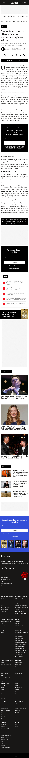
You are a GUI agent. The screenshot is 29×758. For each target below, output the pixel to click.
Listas (17, 16)
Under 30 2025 (19, 656)
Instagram (3, 628)
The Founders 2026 (20, 652)
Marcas (3, 716)
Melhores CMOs (19, 640)
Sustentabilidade (19, 706)
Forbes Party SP (5, 737)
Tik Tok (2, 630)
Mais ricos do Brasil (21, 596)
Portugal (3, 704)
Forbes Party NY (5, 733)
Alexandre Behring (19, 611)
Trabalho (17, 671)
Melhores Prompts (5, 623)
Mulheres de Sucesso (20, 650)
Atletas (3, 698)
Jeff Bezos (3, 603)
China (16, 728)
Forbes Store (4, 575)
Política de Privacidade (10, 147)
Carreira (9, 16)
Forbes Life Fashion (5, 731)
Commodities (4, 671)
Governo (17, 731)
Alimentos (17, 710)
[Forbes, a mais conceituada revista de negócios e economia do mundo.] (14, 2)
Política (17, 722)
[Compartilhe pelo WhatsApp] (16, 55)
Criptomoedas (4, 673)
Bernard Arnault (5, 607)
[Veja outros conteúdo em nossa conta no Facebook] (2, 568)
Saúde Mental (18, 662)
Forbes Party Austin (6, 735)
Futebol (3, 689)
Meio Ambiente (19, 701)
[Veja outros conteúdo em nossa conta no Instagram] (9, 568)
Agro (4, 16)
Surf (2, 691)
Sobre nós (3, 573)
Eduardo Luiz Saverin (20, 598)
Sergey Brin (3, 613)
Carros (2, 718)
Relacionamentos (19, 666)
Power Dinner (4, 724)
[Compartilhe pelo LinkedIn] (12, 55)
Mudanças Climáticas (20, 708)
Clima (16, 704)
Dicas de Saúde (19, 673)
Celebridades (18, 687)
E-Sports (3, 685)
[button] (16, 60)
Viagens (3, 706)
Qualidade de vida (5, 710)
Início (2, 21)
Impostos (3, 669)
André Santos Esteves (20, 613)
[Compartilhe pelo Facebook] (8, 55)
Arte (2, 714)
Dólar (2, 675)
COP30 (17, 712)
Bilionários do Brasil (20, 626)
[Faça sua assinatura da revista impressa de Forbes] (4, 544)
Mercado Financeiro (6, 664)
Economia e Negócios (7, 660)
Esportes (3, 681)
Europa (17, 733)
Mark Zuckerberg (5, 601)
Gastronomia (4, 708)
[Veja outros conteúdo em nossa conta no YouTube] (13, 568)
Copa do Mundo (5, 683)
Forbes (12, 219)
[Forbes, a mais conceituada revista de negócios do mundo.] (14, 556)
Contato (3, 581)
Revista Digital (4, 577)
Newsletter (3, 585)
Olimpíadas (4, 696)
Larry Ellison (4, 605)
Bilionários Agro (19, 623)
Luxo (2, 712)
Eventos (17, 689)
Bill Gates (3, 616)
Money (22, 16)
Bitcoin (2, 662)
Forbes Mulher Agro (5, 747)
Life (14, 16)
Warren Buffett (4, 609)
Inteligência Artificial (6, 621)
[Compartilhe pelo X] (5, 55)
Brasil (16, 726)
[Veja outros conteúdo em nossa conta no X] (6, 568)
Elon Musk (3, 598)
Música (17, 691)
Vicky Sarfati (18, 601)
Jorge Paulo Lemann (20, 603)
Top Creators (18, 654)
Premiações (18, 694)
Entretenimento (20, 681)
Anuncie (24, 2)
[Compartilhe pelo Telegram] (20, 55)
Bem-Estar (18, 660)
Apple (2, 632)
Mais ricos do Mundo (7, 596)
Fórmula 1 (3, 687)
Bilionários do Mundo (20, 628)
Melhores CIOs (19, 638)
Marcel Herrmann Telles (21, 605)
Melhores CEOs (19, 636)
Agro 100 (17, 621)
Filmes (17, 685)
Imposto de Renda (5, 677)
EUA (16, 724)
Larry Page (3, 611)
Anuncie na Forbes (5, 579)
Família (17, 669)
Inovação (3, 626)
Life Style (4, 701)
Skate (2, 694)
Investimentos (4, 666)
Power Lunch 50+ (5, 728)
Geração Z (18, 664)
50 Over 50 (18, 630)
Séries (16, 683)
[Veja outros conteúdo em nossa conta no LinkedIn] (17, 568)
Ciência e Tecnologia (7, 619)
